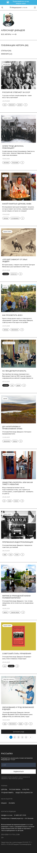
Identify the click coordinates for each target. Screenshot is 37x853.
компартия (12, 105)
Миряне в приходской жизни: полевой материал (16, 597)
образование (14, 329)
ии (4, 501)
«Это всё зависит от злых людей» (14, 261)
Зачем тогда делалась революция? (13, 147)
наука (9, 501)
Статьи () (6, 51)
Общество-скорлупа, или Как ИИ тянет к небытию (17, 483)
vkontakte (12, 803)
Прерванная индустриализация (17, 542)
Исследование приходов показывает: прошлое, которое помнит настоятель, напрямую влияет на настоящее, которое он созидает (18, 209)
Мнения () (6, 54)
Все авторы (6, 34)
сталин (16, 554)
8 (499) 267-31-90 (20, 815)
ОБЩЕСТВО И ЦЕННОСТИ (23, 792)
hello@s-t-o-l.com (6, 815)
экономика (6, 162)
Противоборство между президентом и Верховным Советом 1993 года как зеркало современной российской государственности (17, 376)
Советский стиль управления (16, 654)
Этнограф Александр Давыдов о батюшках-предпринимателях (17, 433)
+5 (23, 612)
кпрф (5, 554)
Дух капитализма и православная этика (12, 428)
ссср (5, 105)
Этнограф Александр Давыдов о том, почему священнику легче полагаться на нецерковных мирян (17, 603)
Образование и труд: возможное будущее (18, 708)
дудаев (18, 385)
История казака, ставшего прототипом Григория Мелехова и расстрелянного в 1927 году (18, 265)
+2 (20, 274)
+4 (22, 329)
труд (5, 723)
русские (20, 105)
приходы (6, 218)
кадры (20, 723)
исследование (15, 218)
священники (7, 441)
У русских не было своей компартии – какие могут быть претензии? (17, 96)
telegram (4, 803)
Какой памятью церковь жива (16, 204)
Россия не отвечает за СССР (16, 92)
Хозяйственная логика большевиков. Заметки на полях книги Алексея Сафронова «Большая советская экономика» (18, 153)
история (6, 274)
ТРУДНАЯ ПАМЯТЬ (7, 792)
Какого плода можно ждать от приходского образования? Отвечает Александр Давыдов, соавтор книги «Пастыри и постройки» (17, 320)
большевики (15, 162)
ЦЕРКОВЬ (4, 789)
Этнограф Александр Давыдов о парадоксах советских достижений (17, 546)
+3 (20, 441)
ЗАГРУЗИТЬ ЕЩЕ (18, 732)
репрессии (14, 274)
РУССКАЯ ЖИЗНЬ (14, 789)
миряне (5, 612)
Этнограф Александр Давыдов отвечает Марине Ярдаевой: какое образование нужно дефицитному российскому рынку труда (17, 714)
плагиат (16, 501)
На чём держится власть (14, 371)
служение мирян (15, 612)
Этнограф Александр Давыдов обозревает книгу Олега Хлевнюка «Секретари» (16, 657)
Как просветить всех (12, 315)
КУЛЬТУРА (25, 789)
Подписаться (18, 771)
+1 (25, 105)
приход (15, 441)
